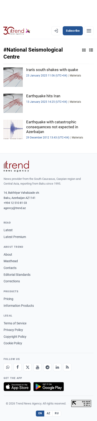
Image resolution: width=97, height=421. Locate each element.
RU (57, 413)
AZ (48, 413)
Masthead (11, 261)
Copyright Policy (15, 336)
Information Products (19, 305)
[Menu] (89, 30)
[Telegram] (47, 367)
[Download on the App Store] (17, 386)
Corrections (12, 281)
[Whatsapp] (8, 367)
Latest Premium (15, 237)
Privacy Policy (13, 330)
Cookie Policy (13, 343)
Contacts (10, 268)
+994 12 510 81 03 (15, 203)
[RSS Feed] (67, 367)
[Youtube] (37, 367)
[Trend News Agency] (16, 166)
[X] (27, 367)
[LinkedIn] (57, 367)
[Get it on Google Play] (48, 386)
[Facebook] (18, 367)
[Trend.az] (16, 31)
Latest (8, 230)
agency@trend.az (15, 208)
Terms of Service (15, 323)
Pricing (8, 299)
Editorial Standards (17, 274)
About (8, 254)
